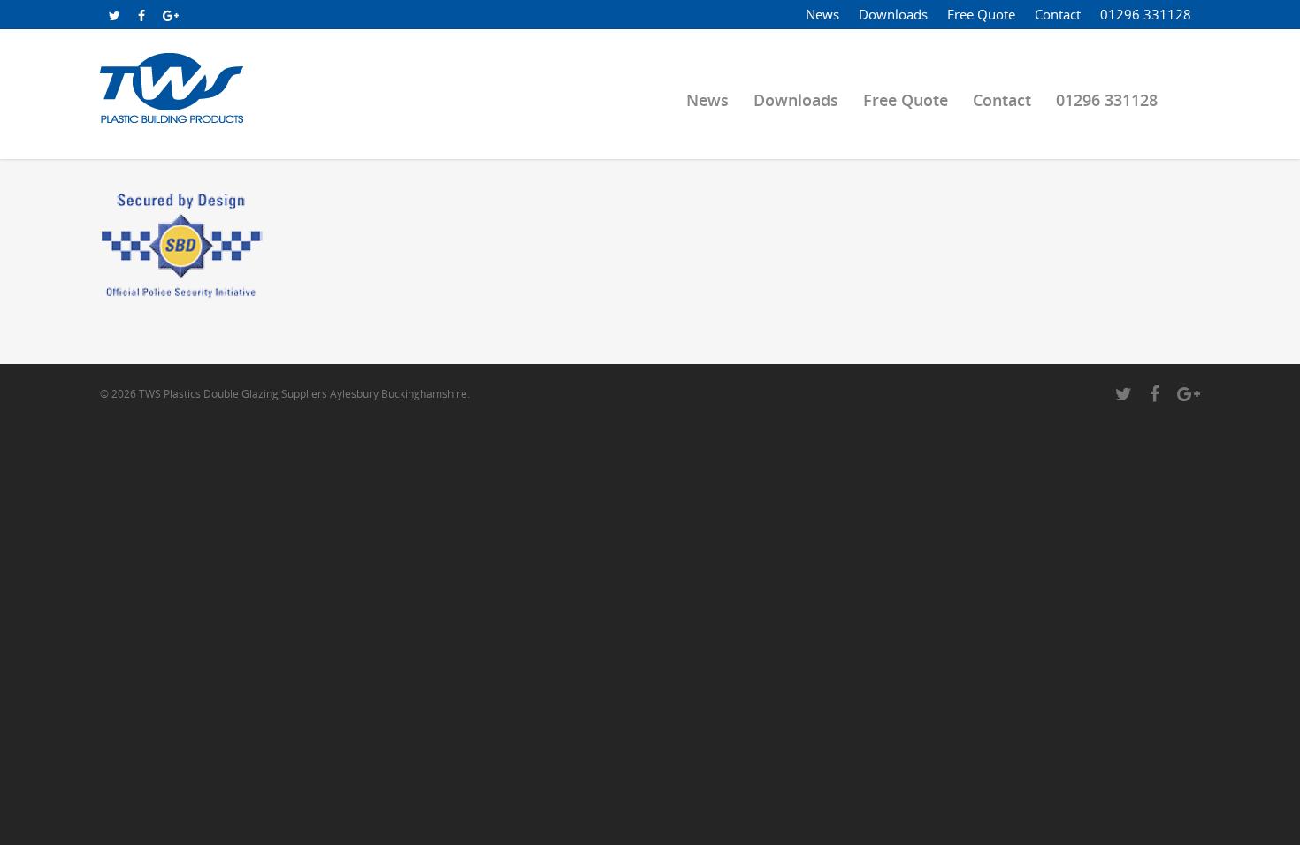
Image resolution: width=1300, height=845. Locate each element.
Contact (1058, 14)
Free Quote (981, 14)
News (822, 14)
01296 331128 (1145, 14)
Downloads (893, 14)
